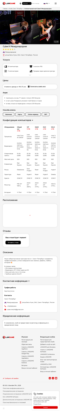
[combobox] (26, 3)
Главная (5, 8)
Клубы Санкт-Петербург (16, 8)
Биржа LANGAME (45, 357)
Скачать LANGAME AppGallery (28, 357)
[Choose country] (20, 3)
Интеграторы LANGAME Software (48, 368)
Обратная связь (27, 344)
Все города (35, 3)
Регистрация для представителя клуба (47, 340)
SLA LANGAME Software (10, 397)
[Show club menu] (3, 408)
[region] (30, 160)
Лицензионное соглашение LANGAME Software (18, 394)
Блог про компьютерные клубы (48, 360)
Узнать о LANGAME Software (46, 350)
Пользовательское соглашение (13, 391)
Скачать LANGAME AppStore (28, 348)
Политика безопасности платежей (14, 402)
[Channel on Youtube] (56, 378)
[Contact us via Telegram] (53, 378)
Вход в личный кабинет (29, 368)
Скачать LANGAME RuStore (28, 362)
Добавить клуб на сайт (47, 344)
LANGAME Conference (47, 354)
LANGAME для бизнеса (47, 347)
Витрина (24, 365)
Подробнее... (37, 404)
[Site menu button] (55, 3)
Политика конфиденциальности (13, 388)
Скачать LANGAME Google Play (28, 352)
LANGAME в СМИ (45, 364)
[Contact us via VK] (50, 378)
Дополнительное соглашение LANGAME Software (19, 400)
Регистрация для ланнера (27, 340)
